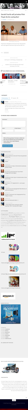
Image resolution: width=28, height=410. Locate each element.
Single (23, 223)
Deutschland (17, 215)
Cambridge (14, 213)
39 (6, 75)
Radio (6, 223)
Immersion (3, 220)
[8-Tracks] (14, 250)
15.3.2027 (4, 334)
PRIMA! (6, 161)
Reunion (14, 223)
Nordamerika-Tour (20, 220)
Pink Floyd (6, 10)
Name (3, 128)
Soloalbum (3, 225)
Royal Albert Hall (19, 223)
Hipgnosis (21, 218)
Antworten (7, 111)
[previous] (1, 82)
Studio (14, 225)
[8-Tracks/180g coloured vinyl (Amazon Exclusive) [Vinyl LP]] (14, 272)
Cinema (23, 213)
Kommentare (6, 98)
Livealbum (11, 220)
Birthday (7, 213)
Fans (24, 217)
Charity (17, 213)
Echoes (8, 216)
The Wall (12, 10)
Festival (5, 218)
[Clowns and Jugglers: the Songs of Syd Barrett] (14, 286)
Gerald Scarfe (6, 52)
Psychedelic (3, 223)
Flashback (8, 218)
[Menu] (26, 1)
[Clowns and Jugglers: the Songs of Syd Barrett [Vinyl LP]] (14, 261)
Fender (2, 218)
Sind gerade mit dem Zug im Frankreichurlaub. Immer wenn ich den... (16, 178)
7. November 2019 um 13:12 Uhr (15, 101)
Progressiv (23, 222)
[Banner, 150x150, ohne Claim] (6, 353)
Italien (7, 220)
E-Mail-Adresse (17, 128)
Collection (4, 214)
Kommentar (4, 119)
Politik (9, 222)
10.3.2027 (5, 329)
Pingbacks (15, 98)
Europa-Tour (14, 216)
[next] (27, 82)
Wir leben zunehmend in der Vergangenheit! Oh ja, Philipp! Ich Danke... (15, 195)
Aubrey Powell (3, 213)
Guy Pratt (17, 218)
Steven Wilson (7, 225)
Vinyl (24, 225)
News (2, 10)
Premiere (19, 222)
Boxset (11, 213)
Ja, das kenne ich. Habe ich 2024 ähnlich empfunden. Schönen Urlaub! (15, 166)
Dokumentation (4, 217)
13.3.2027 (4, 330)
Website (4, 133)
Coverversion (11, 215)
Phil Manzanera (4, 222)
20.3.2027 (6, 338)
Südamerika (18, 225)
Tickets (21, 225)
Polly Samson (14, 222)
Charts (20, 213)
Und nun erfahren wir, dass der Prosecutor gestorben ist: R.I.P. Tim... (16, 156)
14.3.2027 (5, 332)
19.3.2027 (4, 337)
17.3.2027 (5, 335)
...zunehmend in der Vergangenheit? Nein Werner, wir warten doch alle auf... (16, 189)
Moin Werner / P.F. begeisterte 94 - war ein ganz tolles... (15, 183)
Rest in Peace (10, 224)
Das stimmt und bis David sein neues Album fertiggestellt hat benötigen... (14, 172)
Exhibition (21, 217)
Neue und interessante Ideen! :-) (11, 200)
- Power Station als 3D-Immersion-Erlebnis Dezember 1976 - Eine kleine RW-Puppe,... (14, 205)
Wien (2, 227)
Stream (11, 225)
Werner (4, 19)
